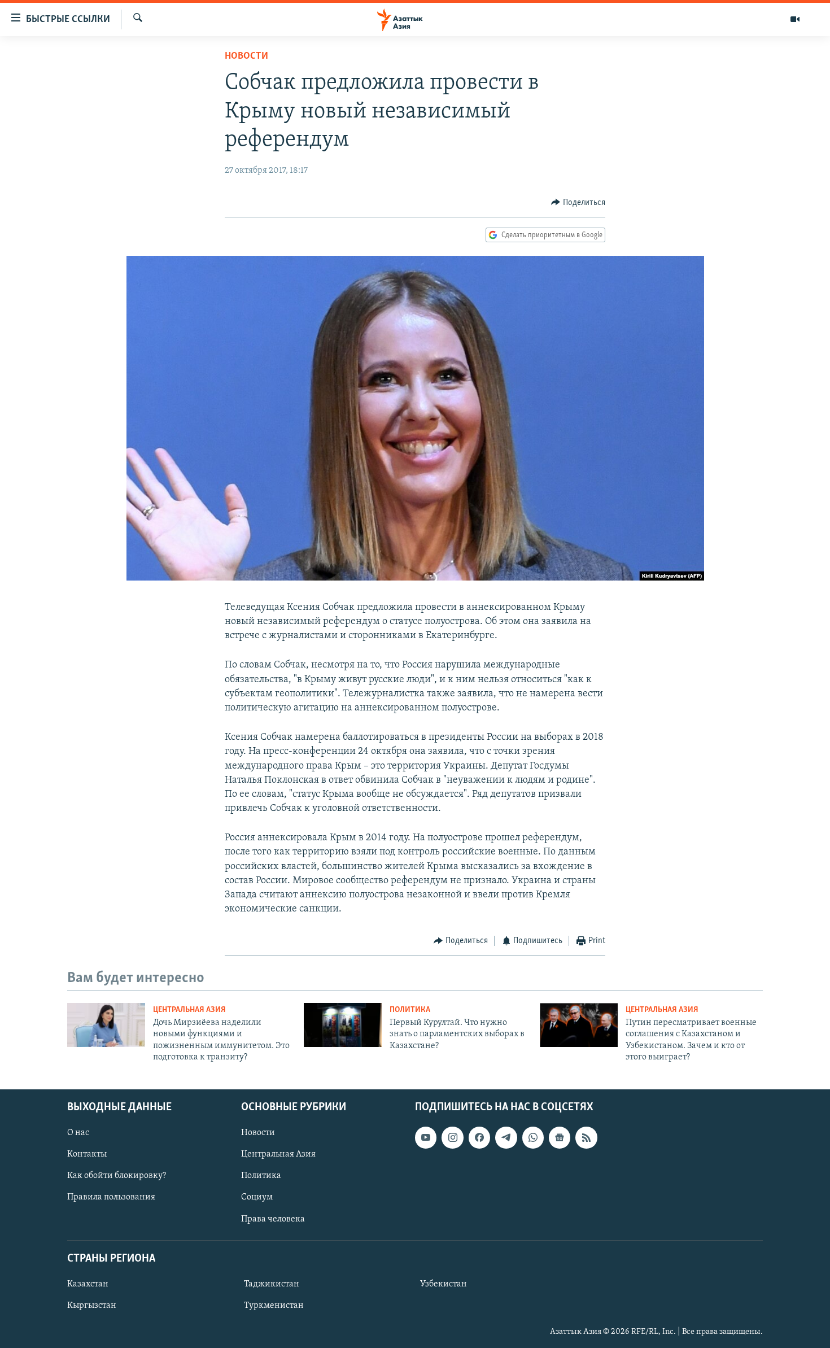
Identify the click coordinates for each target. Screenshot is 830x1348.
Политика (410, 1010)
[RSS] (586, 1137)
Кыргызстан (91, 1305)
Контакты (87, 1154)
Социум (257, 1197)
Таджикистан (271, 1283)
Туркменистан (274, 1305)
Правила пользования (111, 1197)
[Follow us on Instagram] (452, 1137)
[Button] (578, 202)
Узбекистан (443, 1283)
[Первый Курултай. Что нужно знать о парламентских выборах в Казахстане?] (343, 1025)
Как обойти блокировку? (116, 1175)
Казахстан (87, 1283)
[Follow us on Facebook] (479, 1137)
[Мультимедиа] (795, 19)
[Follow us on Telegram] (506, 1137)
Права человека (273, 1218)
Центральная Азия (189, 1010)
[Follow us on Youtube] (425, 1137)
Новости (246, 56)
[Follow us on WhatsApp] (533, 1137)
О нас (78, 1132)
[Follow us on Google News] (559, 1137)
